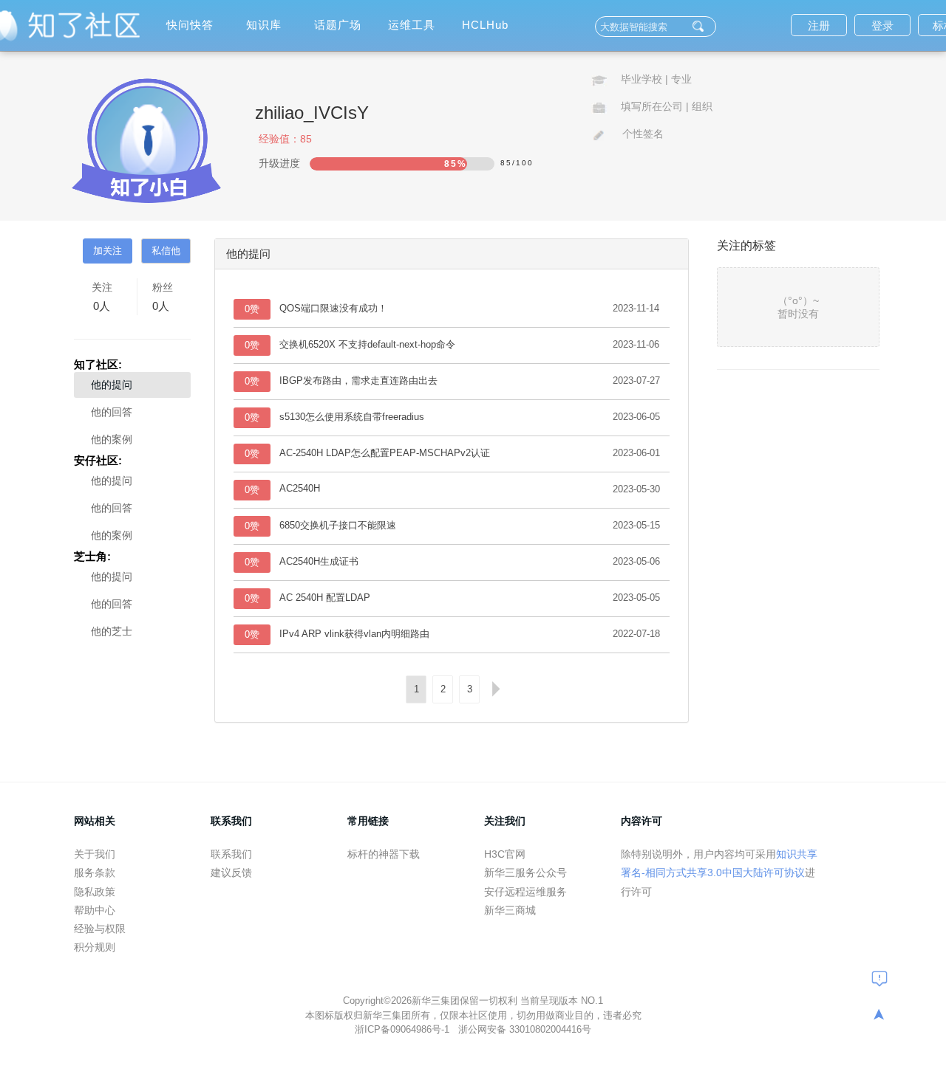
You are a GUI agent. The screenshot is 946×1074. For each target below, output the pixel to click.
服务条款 (94, 872)
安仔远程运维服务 (525, 892)
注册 (819, 25)
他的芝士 (111, 631)
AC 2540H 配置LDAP (324, 597)
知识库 (264, 24)
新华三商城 (510, 910)
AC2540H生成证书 (318, 561)
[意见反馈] (879, 978)
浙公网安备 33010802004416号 (524, 1029)
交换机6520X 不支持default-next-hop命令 (367, 344)
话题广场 (337, 24)
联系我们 (231, 854)
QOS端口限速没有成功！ (333, 308)
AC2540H (299, 488)
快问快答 (190, 24)
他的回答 (111, 412)
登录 (882, 25)
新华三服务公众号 (525, 872)
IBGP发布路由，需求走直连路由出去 (358, 380)
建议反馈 (231, 872)
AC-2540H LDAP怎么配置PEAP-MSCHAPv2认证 (384, 452)
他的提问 (111, 384)
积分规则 (94, 947)
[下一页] (496, 689)
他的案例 (111, 439)
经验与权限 (100, 928)
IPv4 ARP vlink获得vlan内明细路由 (354, 633)
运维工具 (411, 24)
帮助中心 (94, 910)
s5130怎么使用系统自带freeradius (351, 416)
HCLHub (485, 24)
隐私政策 (94, 892)
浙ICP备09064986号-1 (403, 1029)
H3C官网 (504, 854)
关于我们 (94, 854)
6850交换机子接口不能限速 (337, 525)
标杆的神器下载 (383, 854)
